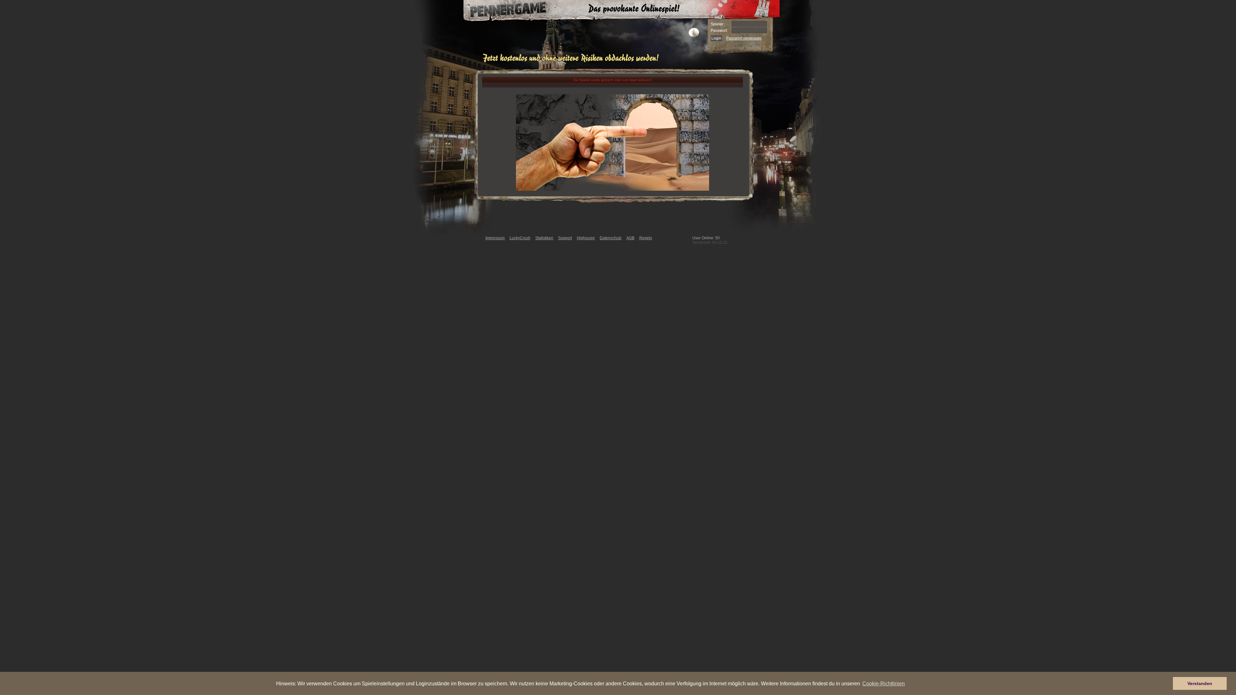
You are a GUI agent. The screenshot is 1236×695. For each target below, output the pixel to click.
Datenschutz (611, 238)
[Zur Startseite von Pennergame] (501, 9)
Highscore (586, 238)
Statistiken (544, 238)
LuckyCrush (520, 238)
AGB (630, 238)
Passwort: (719, 30)
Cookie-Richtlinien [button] (883, 683)
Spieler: (717, 24)
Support (565, 238)
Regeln (645, 238)
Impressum (495, 238)
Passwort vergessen (744, 38)
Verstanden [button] (1199, 683)
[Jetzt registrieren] (572, 62)
